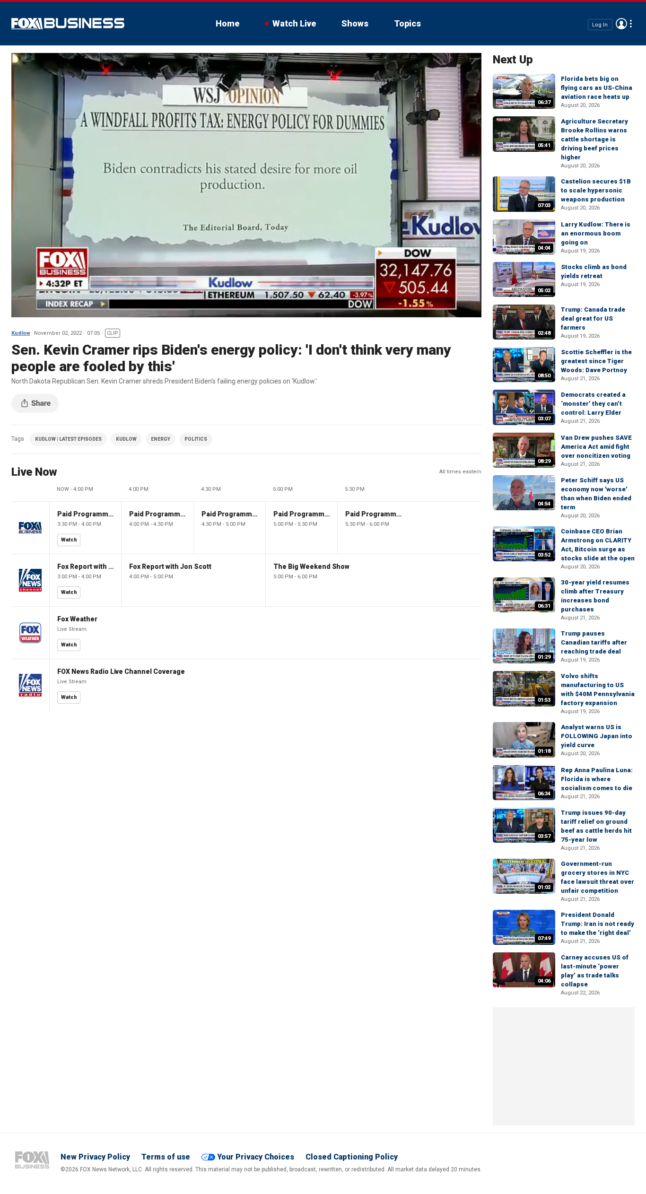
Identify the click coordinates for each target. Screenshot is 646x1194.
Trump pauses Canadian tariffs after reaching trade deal (594, 642)
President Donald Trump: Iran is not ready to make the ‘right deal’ (597, 923)
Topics (407, 23)
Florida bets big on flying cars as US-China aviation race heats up (596, 87)
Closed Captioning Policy (352, 1156)
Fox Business (67, 23)
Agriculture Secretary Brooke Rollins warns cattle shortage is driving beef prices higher (594, 139)
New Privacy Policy (95, 1156)
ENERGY (160, 439)
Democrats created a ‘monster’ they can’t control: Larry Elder (593, 403)
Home (227, 23)
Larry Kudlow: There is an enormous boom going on (595, 233)
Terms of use (165, 1156)
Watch (69, 540)
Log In (600, 24)
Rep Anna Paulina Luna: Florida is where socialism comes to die (597, 779)
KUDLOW (126, 439)
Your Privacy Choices (255, 1156)
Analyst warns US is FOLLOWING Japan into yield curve (596, 736)
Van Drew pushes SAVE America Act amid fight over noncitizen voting (596, 446)
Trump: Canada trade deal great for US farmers (593, 318)
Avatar (621, 23)
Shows (354, 23)
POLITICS (195, 439)
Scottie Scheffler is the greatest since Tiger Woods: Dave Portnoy (596, 361)
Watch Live (294, 23)
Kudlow (20, 333)
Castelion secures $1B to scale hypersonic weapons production (596, 190)
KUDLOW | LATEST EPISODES (68, 439)
